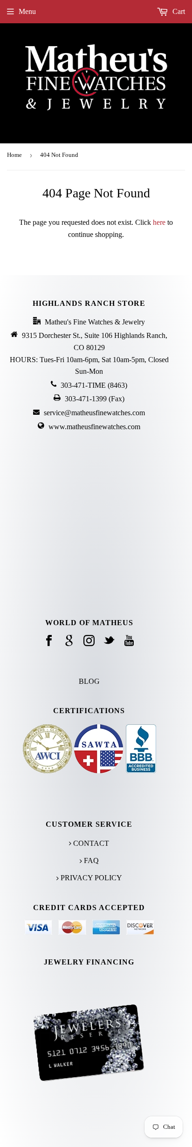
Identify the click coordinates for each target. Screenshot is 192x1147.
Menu (27, 11)
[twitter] (109, 641)
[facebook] (49, 641)
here (159, 222)
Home (14, 154)
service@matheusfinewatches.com (94, 413)
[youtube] (129, 641)
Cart (178, 11)
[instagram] (89, 641)
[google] (69, 641)
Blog (89, 681)
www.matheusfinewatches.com (94, 427)
